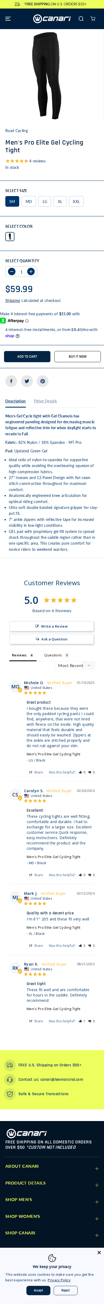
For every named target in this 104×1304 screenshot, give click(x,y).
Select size (16, 190)
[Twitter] (27, 381)
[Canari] (52, 18)
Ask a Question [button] (54, 639)
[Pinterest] (43, 381)
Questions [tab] (53, 655)
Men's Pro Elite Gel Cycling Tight (54, 754)
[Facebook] (11, 381)
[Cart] (93, 19)
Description (15, 401)
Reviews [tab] (19, 655)
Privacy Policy (59, 1280)
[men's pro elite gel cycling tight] (46, 75)
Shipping (12, 300)
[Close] (99, 1252)
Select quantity (22, 260)
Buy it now (77, 356)
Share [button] (38, 772)
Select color (19, 226)
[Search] (81, 19)
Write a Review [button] (54, 626)
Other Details (45, 401)
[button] (7, 19)
